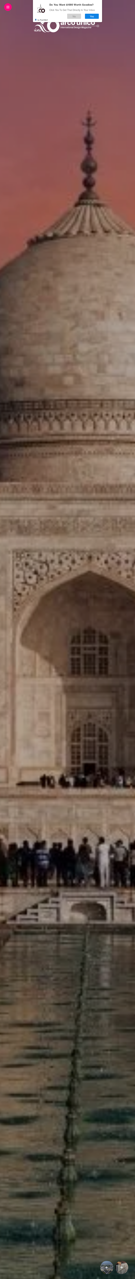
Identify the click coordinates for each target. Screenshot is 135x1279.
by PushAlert (43, 19)
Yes (92, 16)
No (74, 16)
